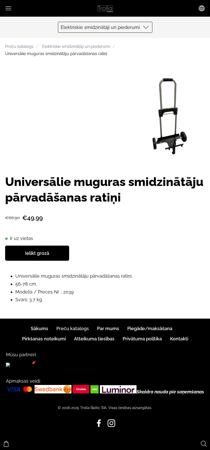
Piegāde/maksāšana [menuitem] (149, 328)
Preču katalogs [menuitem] (72, 328)
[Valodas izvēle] (202, 8)
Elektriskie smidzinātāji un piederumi (76, 46)
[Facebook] (98, 423)
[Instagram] (111, 423)
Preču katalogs (19, 46)
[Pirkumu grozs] (6, 444)
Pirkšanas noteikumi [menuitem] (44, 338)
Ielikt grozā (37, 253)
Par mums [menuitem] (108, 328)
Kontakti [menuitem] (179, 338)
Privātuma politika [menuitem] (142, 338)
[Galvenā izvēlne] (8, 8)
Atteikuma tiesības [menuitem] (94, 338)
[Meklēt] (204, 444)
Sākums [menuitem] (39, 328)
